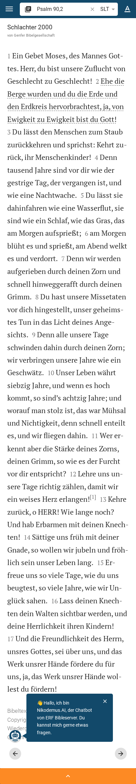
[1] (93, 496)
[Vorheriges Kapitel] (15, 754)
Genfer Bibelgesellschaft (34, 35)
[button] (9, 9)
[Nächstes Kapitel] (121, 754)
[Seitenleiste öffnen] (68, 776)
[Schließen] (105, 701)
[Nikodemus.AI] (15, 736)
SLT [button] (104, 9)
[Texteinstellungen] (127, 9)
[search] (62, 9)
